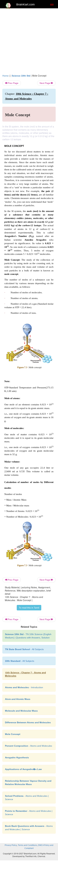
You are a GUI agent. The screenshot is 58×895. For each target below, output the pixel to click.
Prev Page (12, 83)
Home (5, 75)
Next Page (45, 83)
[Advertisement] (29, 40)
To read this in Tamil (29, 607)
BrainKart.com (25, 4)
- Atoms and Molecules (28, 746)
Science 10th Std (21, 75)
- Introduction (24, 687)
